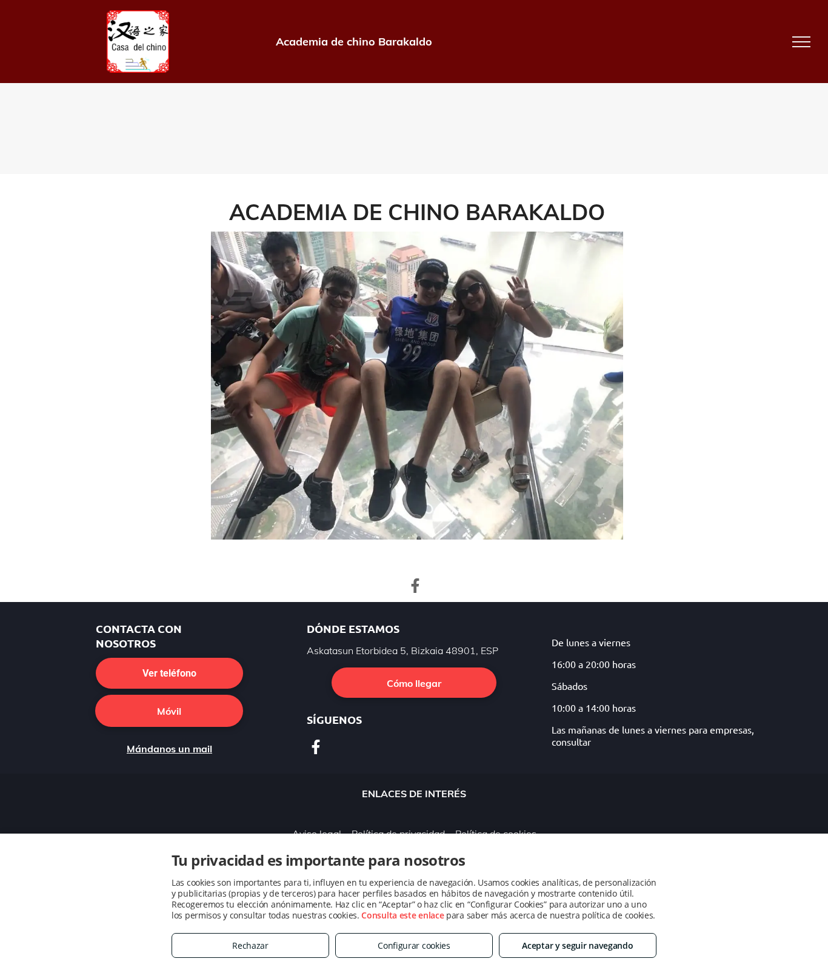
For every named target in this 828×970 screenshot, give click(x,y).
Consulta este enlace (402, 915)
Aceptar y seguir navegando (577, 945)
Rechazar (250, 945)
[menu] (801, 42)
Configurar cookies (414, 945)
